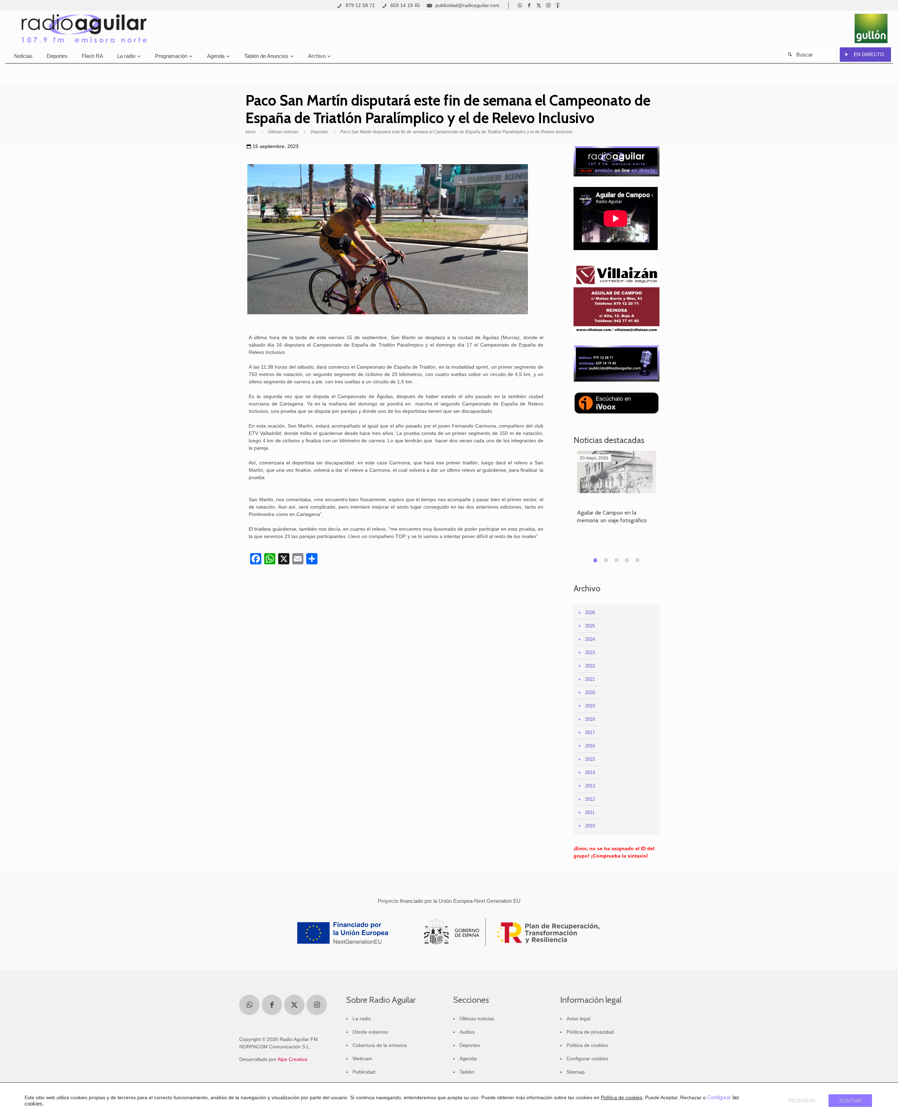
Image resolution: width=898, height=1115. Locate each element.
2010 (590, 825)
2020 (590, 692)
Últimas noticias (283, 131)
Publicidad (364, 1072)
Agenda (468, 1058)
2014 (590, 772)
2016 (590, 745)
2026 (590, 612)
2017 (590, 732)
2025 (590, 626)
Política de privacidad (590, 1032)
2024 (590, 639)
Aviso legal (578, 1018)
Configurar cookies (587, 1058)
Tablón (467, 1072)
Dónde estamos (370, 1032)
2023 (590, 652)
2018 (590, 719)
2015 (590, 759)
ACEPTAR (850, 1100)
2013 (590, 785)
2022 (590, 666)
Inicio (251, 131)
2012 (590, 799)
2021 (590, 679)
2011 (590, 812)
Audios (467, 1032)
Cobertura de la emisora (380, 1045)
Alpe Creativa (292, 1059)
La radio (362, 1018)
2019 (590, 705)
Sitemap (576, 1072)
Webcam (362, 1058)
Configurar (719, 1097)
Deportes (319, 131)
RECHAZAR (802, 1100)
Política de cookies (587, 1045)
